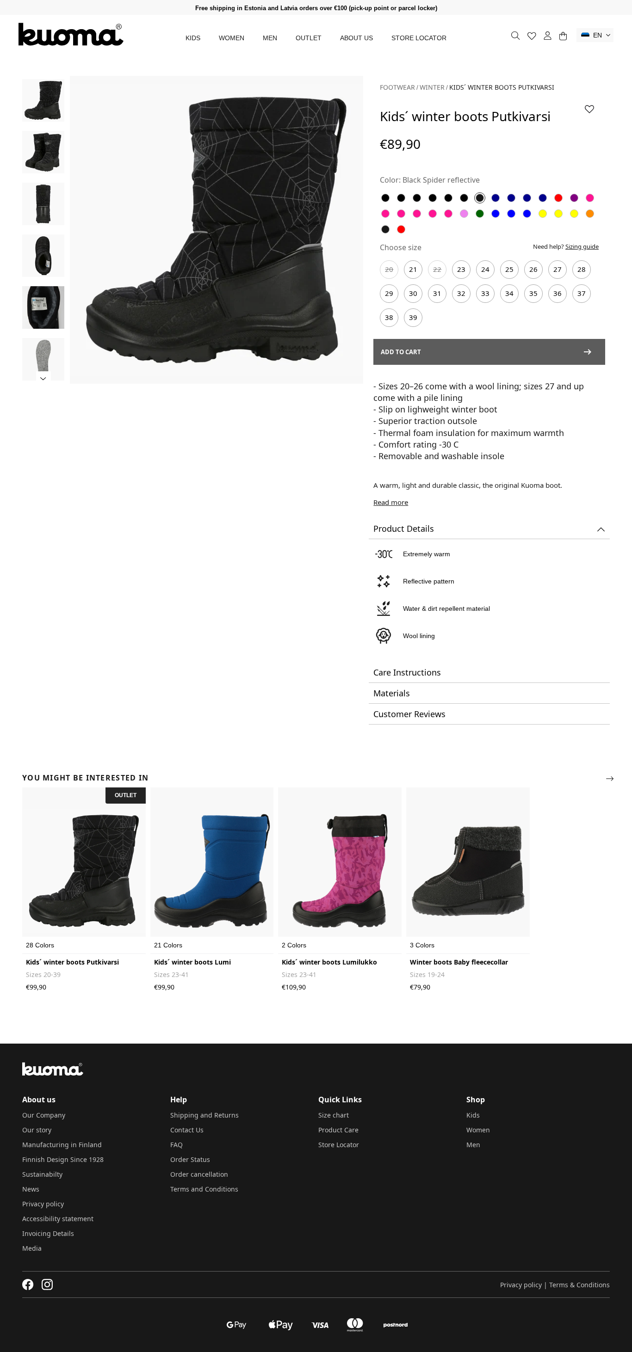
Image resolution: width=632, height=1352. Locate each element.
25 (509, 269)
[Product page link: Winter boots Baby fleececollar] (468, 870)
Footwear (397, 87)
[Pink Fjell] (417, 213)
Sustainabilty (42, 1174)
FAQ (176, 1144)
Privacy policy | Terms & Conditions (555, 1284)
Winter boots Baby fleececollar (459, 962)
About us (356, 38)
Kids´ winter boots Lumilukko (329, 962)
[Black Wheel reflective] (417, 198)
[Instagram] (47, 1284)
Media (32, 1248)
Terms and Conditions (204, 1189)
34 (509, 293)
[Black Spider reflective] (480, 198)
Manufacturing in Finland (62, 1144)
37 (581, 293)
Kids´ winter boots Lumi (192, 962)
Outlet (309, 38)
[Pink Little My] (448, 213)
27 (557, 269)
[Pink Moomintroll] (432, 213)
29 (389, 293)
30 (413, 293)
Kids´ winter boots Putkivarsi (72, 962)
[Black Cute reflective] (401, 198)
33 (485, 293)
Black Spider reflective (441, 180)
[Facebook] (28, 1284)
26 (533, 269)
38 (389, 317)
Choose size (400, 247)
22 (437, 269)
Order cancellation (199, 1174)
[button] (594, 35)
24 (485, 269)
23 (461, 269)
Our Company (43, 1115)
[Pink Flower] (385, 213)
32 (461, 293)
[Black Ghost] (448, 198)
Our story (36, 1129)
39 (413, 317)
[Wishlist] (531, 36)
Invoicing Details (48, 1233)
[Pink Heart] (401, 213)
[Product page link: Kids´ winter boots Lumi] (212, 870)
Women (231, 38)
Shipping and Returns (204, 1115)
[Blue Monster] (511, 198)
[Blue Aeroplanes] (527, 198)
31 (437, 293)
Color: (390, 180)
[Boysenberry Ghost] (574, 198)
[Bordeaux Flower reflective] (558, 198)
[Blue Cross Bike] (543, 198)
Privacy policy (43, 1203)
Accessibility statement (57, 1218)
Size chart (333, 1115)
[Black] (385, 198)
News (30, 1189)
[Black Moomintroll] (432, 198)
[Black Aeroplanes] (464, 198)
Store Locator (418, 38)
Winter (432, 87)
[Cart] (563, 36)
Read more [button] (390, 502)
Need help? (566, 246)
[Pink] (590, 198)
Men (270, 38)
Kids (193, 38)
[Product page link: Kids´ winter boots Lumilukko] (340, 870)
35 (533, 293)
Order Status (190, 1159)
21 (413, 269)
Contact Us (187, 1129)
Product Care (338, 1129)
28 (581, 269)
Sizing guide (582, 246)
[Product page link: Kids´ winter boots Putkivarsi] (84, 870)
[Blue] (495, 198)
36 (557, 293)
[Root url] (71, 34)
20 (389, 269)
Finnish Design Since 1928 (63, 1159)
